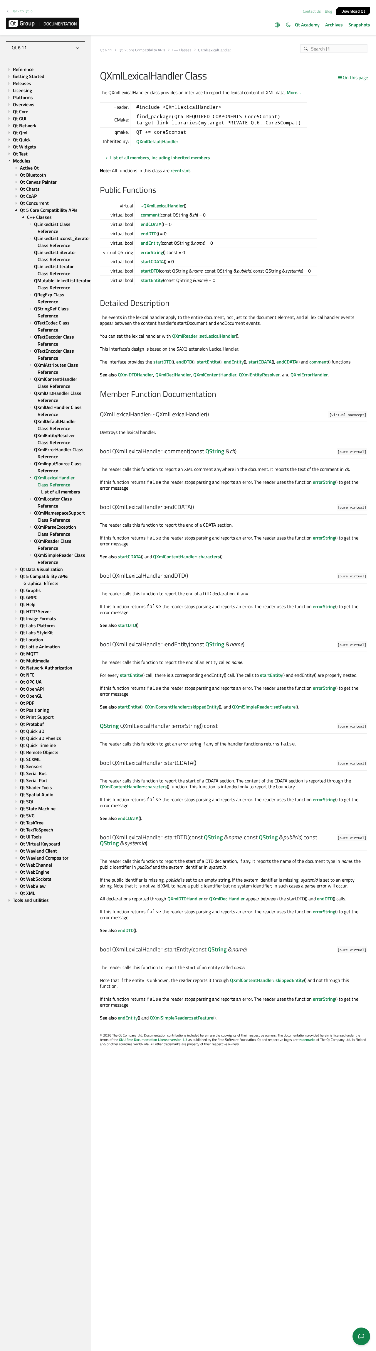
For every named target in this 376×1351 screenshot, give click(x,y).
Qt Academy (307, 24)
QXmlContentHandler (214, 374)
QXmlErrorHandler (309, 374)
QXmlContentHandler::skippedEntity (182, 706)
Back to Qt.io (22, 11)
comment (150, 214)
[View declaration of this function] (212, 414)
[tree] (45, 485)
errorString (152, 252)
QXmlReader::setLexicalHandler (204, 335)
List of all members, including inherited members (160, 157)
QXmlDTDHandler (135, 374)
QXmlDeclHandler (173, 374)
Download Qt (353, 11)
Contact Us (312, 11)
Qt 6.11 (106, 50)
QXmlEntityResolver (259, 374)
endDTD (149, 233)
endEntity (151, 242)
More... (294, 92)
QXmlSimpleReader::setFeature (264, 706)
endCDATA (151, 224)
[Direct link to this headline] (159, 190)
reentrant (180, 170)
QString (214, 451)
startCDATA (152, 261)
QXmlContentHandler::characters (186, 556)
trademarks (306, 1039)
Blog (328, 11)
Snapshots (359, 24)
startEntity (152, 280)
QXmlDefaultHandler (157, 141)
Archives (334, 24)
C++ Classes (181, 50)
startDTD (150, 270)
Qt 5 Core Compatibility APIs (142, 50)
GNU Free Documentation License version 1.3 (153, 1039)
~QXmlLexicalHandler (162, 205)
